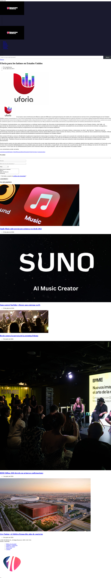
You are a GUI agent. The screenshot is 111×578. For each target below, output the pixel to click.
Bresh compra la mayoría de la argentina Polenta (19, 336)
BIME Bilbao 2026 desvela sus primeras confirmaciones (21, 473)
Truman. (12, 541)
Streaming (26, 152)
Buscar (1, 55)
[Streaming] (9, 173)
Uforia (30, 152)
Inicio (4, 41)
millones (22, 152)
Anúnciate (5, 48)
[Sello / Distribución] (9, 172)
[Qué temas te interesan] (9, 169)
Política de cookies (10, 546)
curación (7, 152)
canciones (2, 152)
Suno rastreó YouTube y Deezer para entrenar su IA (20, 305)
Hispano (18, 152)
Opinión (5, 47)
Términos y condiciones (11, 545)
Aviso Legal (9, 548)
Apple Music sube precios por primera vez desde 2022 (21, 229)
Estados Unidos (12, 152)
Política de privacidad (11, 544)
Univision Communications (38, 152)
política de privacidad (19, 176)
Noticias (5, 43)
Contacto (8, 549)
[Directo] (9, 170)
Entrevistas (5, 45)
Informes (5, 44)
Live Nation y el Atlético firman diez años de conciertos (21, 534)
